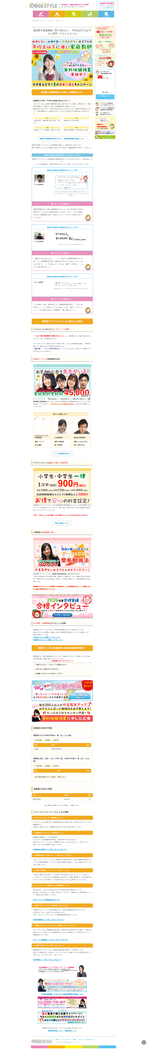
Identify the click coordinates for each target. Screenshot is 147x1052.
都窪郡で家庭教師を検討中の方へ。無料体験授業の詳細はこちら (62, 139)
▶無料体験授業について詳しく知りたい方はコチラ (48, 919)
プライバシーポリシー (66, 1039)
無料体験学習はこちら (55, 1031)
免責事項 (75, 1039)
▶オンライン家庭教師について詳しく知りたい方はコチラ (50, 939)
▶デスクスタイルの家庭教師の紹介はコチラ (46, 899)
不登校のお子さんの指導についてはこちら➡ (46, 637)
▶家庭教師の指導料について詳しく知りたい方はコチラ (50, 849)
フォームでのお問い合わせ (107, 7)
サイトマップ (81, 1039)
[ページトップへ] (143, 1042)
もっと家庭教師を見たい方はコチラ (105, 96)
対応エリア (51, 20)
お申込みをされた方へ (90, 1039)
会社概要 (57, 1039)
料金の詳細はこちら (62, 523)
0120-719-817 (107, 3)
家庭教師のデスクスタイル (40, 20)
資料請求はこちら (70, 1031)
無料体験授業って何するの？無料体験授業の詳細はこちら (63, 994)
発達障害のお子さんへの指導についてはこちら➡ (48, 640)
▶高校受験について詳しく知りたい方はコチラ (47, 959)
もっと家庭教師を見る (62, 453)
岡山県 (57, 20)
